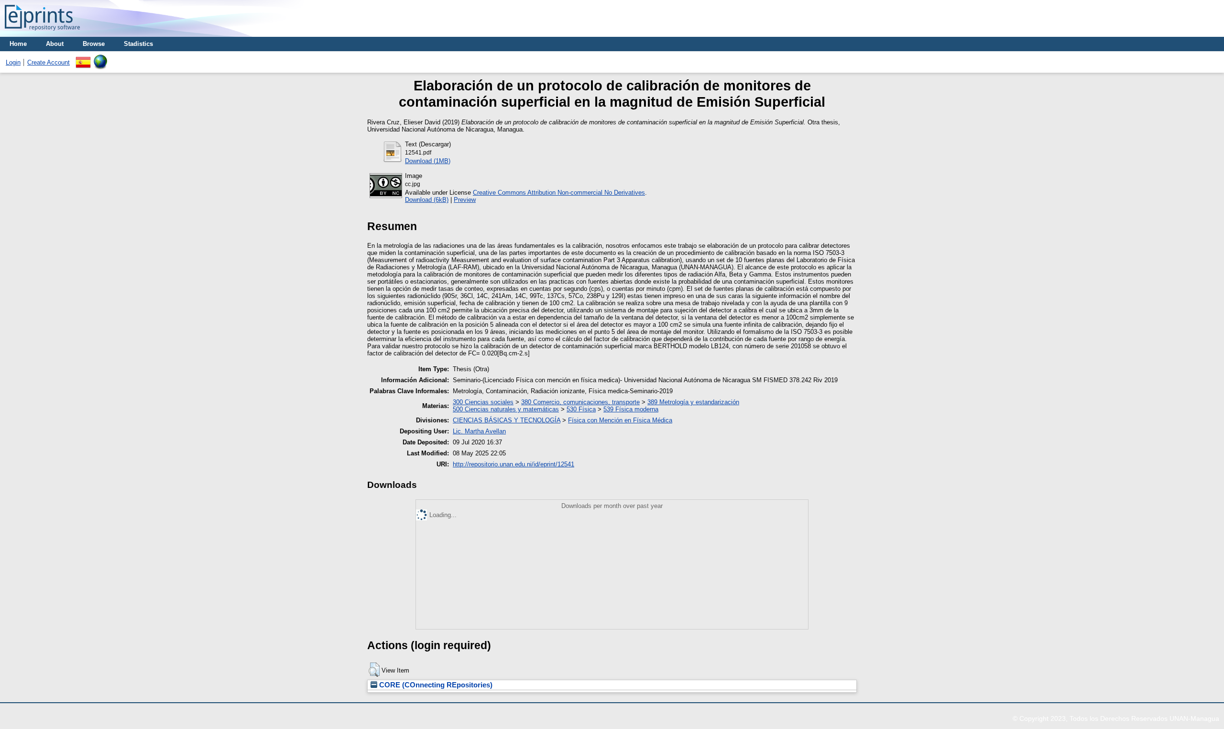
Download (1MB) (427, 161)
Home (18, 43)
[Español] (83, 58)
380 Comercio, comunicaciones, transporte (580, 402)
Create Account (48, 62)
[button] (374, 670)
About (55, 43)
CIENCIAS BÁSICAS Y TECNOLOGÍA (506, 420)
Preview (465, 199)
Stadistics (138, 43)
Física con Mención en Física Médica (620, 420)
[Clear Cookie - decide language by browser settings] (100, 58)
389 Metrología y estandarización (693, 402)
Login (13, 62)
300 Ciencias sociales (483, 402)
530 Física (581, 409)
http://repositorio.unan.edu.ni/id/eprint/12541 (513, 464)
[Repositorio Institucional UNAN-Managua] (42, 33)
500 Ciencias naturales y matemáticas (506, 409)
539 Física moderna (630, 409)
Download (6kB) (426, 199)
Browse (94, 43)
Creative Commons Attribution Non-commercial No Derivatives (559, 192)
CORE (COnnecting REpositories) (434, 685)
